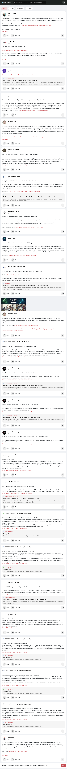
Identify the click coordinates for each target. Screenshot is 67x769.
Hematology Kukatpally (24, 513)
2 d (8, 213)
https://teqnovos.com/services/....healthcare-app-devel (33, 110)
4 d (8, 483)
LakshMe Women (13, 42)
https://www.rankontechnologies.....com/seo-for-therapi (17, 444)
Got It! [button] (63, 765)
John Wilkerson (12, 121)
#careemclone (6, 329)
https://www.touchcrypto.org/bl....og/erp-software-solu (36, 25)
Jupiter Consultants (13, 211)
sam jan (10, 70)
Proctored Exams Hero (14, 176)
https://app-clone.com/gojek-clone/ (17, 751)
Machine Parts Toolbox (24, 342)
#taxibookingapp (34, 329)
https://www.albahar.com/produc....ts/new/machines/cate (17, 75)
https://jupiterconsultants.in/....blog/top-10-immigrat (29, 227)
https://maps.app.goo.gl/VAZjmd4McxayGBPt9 (14, 528)
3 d (8, 268)
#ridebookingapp (56, 329)
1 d (8, 71)
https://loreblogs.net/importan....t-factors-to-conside (21, 275)
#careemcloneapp (15, 329)
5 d (17, 640)
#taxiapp (49, 329)
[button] (29, 2)
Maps (30, 8)
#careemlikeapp (25, 329)
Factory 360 (11, 238)
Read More (5, 31)
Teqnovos (10, 95)
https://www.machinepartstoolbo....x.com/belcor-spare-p (17, 357)
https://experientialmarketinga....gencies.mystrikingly (22, 255)
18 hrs (9, 43)
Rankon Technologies (14, 368)
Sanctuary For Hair (13, 149)
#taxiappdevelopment (17, 331)
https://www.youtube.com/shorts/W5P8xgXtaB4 (15, 50)
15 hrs (9, 15)
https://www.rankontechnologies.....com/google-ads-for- (17, 380)
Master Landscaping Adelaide (16, 266)
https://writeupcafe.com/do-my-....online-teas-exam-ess (25, 191)
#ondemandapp (6, 331)
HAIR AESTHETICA (13, 481)
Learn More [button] (45, 765)
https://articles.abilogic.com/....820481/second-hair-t (20, 594)
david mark (11, 737)
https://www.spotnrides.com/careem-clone (26, 325)
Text (12, 8)
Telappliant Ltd (12, 455)
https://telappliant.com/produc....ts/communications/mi (17, 628)
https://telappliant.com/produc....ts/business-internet (16, 470)
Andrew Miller (12, 13)
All (5, 8)
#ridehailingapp (43, 329)
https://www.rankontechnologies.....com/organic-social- (17, 412)
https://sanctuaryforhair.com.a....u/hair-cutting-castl (16, 165)
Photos (21, 8)
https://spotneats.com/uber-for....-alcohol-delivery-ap (28, 137)
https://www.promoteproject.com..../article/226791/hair (17, 493)
